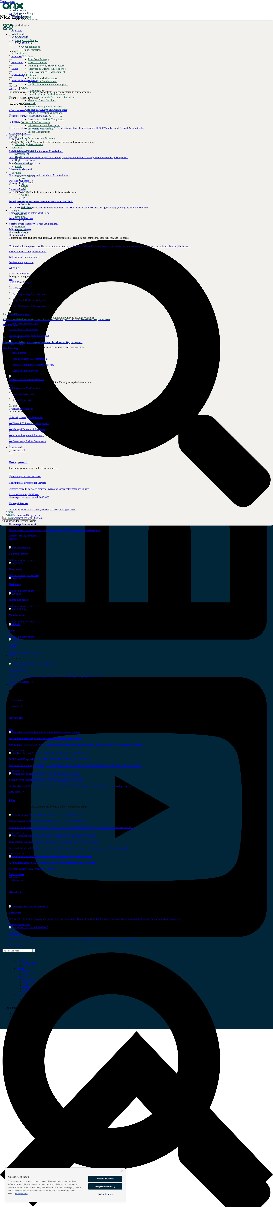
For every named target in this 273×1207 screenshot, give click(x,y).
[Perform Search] (33, 950)
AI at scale (16, 110)
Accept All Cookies (105, 1179)
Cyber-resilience (34, 110)
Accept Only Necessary (105, 1186)
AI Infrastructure (21, 288)
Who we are (15, 877)
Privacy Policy (21, 1193)
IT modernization (56, 110)
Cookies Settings (105, 1194)
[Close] (122, 1171)
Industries (13, 538)
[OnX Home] (13, 8)
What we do (15, 13)
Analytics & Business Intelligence (29, 300)
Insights (13, 684)
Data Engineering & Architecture (28, 294)
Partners (13, 655)
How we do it (16, 447)
